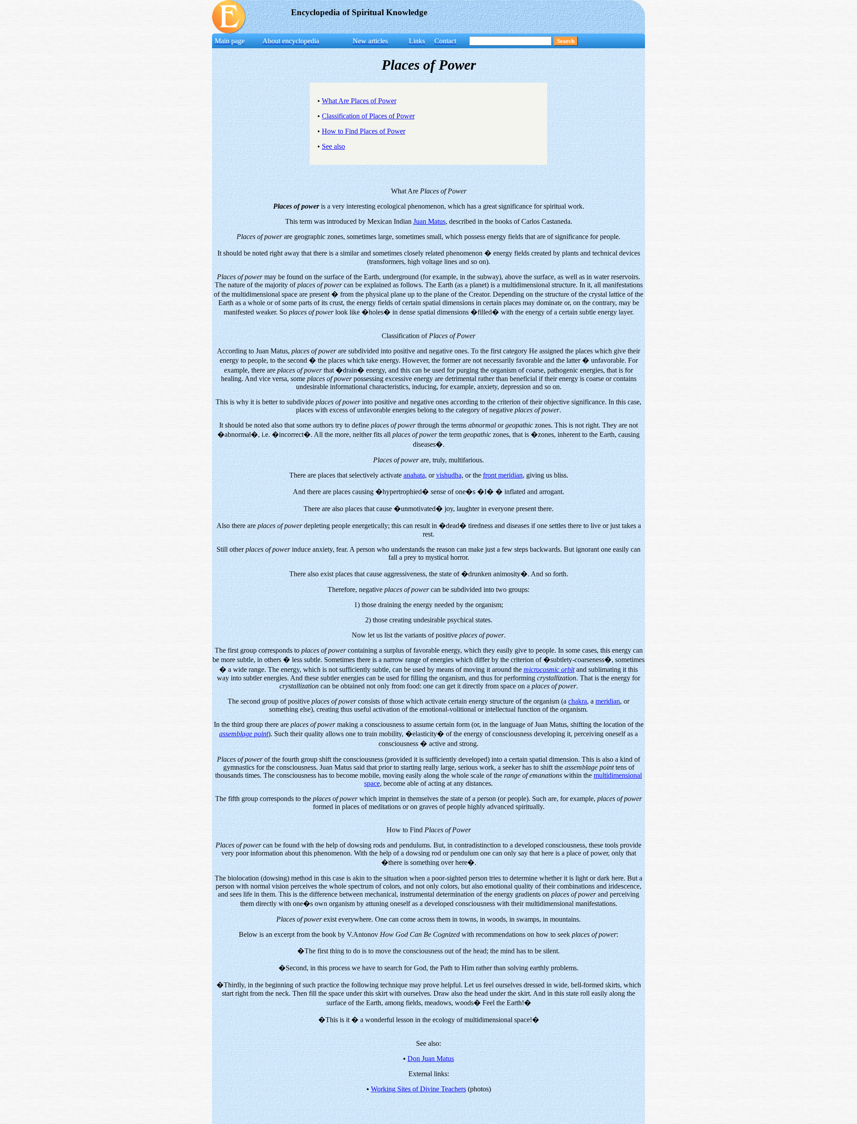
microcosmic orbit (549, 669)
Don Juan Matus (431, 1058)
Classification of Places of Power (368, 116)
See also (333, 146)
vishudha (449, 475)
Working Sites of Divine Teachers (418, 1089)
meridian (607, 701)
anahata (414, 475)
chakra (577, 701)
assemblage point (243, 734)
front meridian (503, 475)
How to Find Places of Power (363, 131)
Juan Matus (429, 221)
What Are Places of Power (359, 101)
